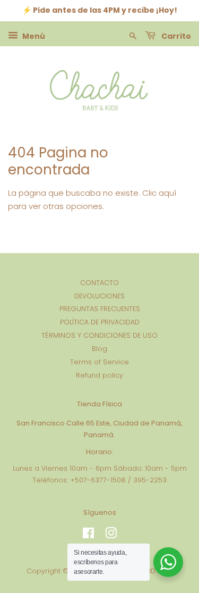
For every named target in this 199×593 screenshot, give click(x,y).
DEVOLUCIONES (99, 295)
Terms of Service (99, 361)
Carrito (175, 35)
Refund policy (99, 375)
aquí (167, 192)
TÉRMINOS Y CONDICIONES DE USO (99, 335)
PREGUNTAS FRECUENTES (99, 308)
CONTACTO (99, 282)
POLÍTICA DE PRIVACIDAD (100, 322)
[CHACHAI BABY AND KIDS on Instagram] (111, 535)
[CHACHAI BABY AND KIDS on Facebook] (88, 535)
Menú (33, 35)
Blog (99, 348)
